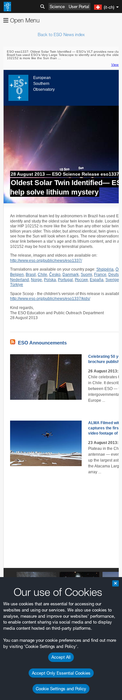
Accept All (61, 657)
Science (57, 6)
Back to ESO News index (61, 34)
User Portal (79, 6)
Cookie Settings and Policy (61, 688)
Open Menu (24, 20)
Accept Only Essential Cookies (61, 673)
